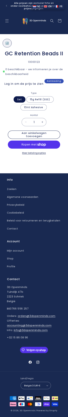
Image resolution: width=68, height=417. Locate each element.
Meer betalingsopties (34, 152)
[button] (7, 21)
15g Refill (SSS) (40, 99)
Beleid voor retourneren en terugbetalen (33, 220)
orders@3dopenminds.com (36, 316)
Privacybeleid (15, 205)
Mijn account (15, 250)
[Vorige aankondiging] (6, 6)
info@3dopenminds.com (31, 330)
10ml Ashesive (33, 107)
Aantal (34, 115)
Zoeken (12, 189)
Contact (12, 228)
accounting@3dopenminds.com (29, 325)
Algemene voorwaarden (22, 197)
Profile (11, 266)
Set (19, 99)
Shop (10, 258)
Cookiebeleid (15, 212)
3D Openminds (28, 410)
